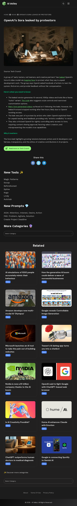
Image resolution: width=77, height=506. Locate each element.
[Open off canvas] (68, 4)
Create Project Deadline (15, 219)
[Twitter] (38, 163)
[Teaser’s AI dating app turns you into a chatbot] (57, 333)
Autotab (8, 199)
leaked (62, 77)
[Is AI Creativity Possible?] (20, 409)
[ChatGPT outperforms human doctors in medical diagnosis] (20, 444)
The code (25, 100)
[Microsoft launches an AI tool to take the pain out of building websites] (20, 333)
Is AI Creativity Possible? (17, 422)
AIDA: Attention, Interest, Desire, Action (23, 213)
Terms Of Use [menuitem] (36, 493)
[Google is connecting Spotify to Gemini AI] (57, 444)
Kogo (6, 192)
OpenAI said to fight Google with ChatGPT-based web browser (55, 387)
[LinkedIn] (44, 163)
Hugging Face (29, 80)
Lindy (7, 196)
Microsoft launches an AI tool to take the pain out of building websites (20, 348)
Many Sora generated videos (20, 106)
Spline (7, 189)
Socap (7, 182)
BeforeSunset (10, 186)
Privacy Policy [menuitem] (48, 493)
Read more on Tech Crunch (19, 148)
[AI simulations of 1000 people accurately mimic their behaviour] (20, 259)
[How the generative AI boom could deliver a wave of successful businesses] (57, 259)
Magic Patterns (11, 179)
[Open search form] (63, 4)
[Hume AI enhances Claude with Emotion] (57, 409)
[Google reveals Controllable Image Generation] (57, 298)
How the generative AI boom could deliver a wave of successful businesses (55, 275)
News (8, 282)
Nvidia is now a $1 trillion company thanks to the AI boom (18, 387)
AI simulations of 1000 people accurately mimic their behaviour (19, 275)
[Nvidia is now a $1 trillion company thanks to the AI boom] (20, 371)
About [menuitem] (25, 493)
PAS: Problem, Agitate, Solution (19, 216)
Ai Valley (12, 3)
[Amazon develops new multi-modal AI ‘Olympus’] (20, 298)
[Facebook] (33, 163)
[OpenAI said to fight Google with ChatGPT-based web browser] (57, 371)
